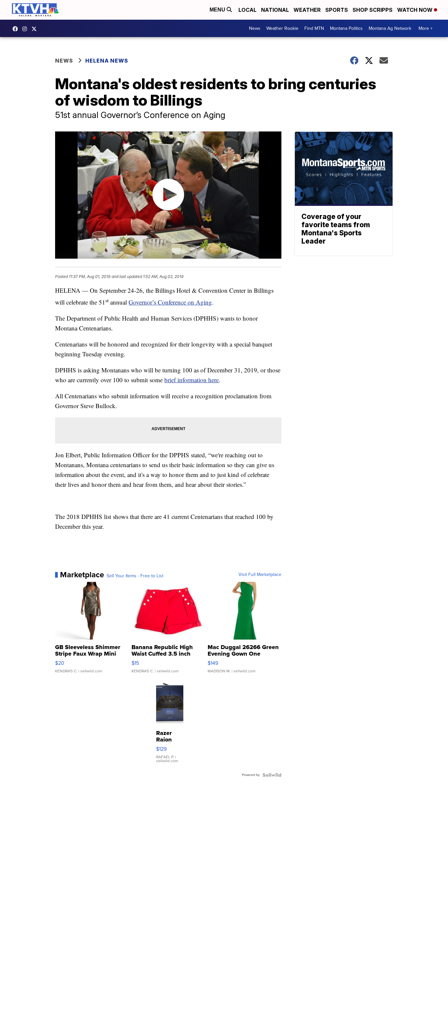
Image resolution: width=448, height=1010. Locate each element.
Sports (336, 10)
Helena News (106, 60)
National (275, 10)
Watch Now (415, 10)
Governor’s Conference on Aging (170, 302)
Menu (218, 9)
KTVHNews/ (16, 28)
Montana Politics (346, 28)
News (254, 28)
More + (425, 28)
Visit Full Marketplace (259, 574)
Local (247, 10)
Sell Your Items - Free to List (135, 576)
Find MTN (314, 28)
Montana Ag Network (390, 28)
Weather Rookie (282, 28)
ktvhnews (26, 28)
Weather (307, 10)
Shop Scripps (373, 10)
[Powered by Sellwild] (271, 775)
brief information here (191, 380)
